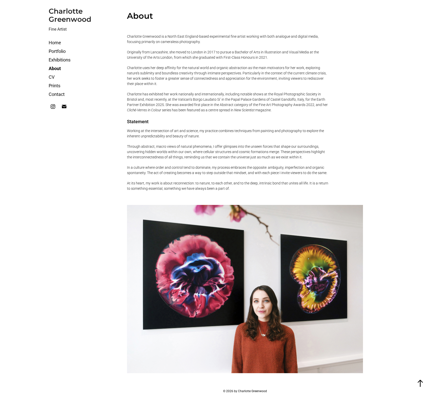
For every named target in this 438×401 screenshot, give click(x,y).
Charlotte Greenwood (70, 15)
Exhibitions (59, 60)
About (55, 68)
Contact (57, 94)
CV (51, 77)
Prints (54, 85)
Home (55, 42)
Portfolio (57, 51)
